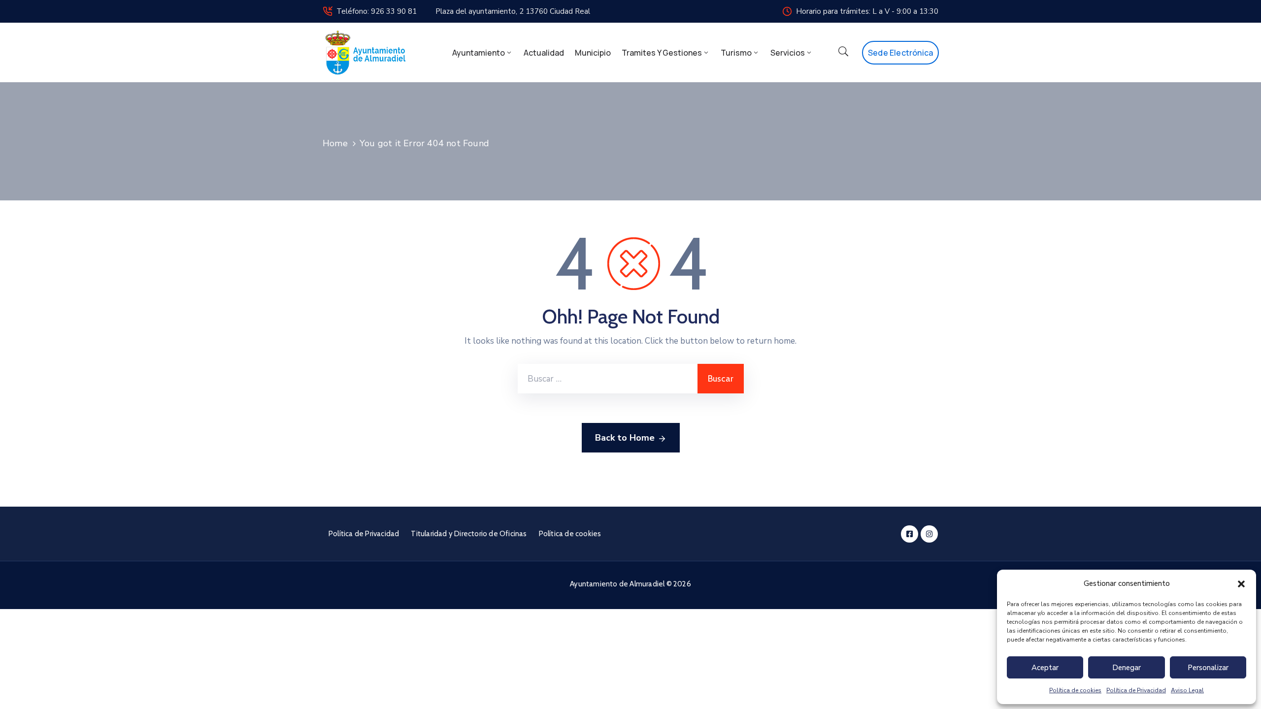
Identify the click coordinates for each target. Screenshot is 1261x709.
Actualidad (544, 52)
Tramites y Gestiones (662, 52)
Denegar (1126, 668)
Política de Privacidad (1136, 690)
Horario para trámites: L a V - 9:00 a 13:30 (867, 11)
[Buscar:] (607, 378)
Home (335, 143)
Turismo (736, 52)
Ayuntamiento (478, 52)
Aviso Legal (1187, 690)
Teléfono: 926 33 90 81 (376, 11)
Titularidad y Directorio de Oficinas (469, 533)
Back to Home (625, 438)
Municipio (593, 52)
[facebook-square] (909, 534)
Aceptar (1045, 668)
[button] (1241, 583)
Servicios (787, 52)
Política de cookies (1075, 690)
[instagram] (929, 534)
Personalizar (1208, 668)
